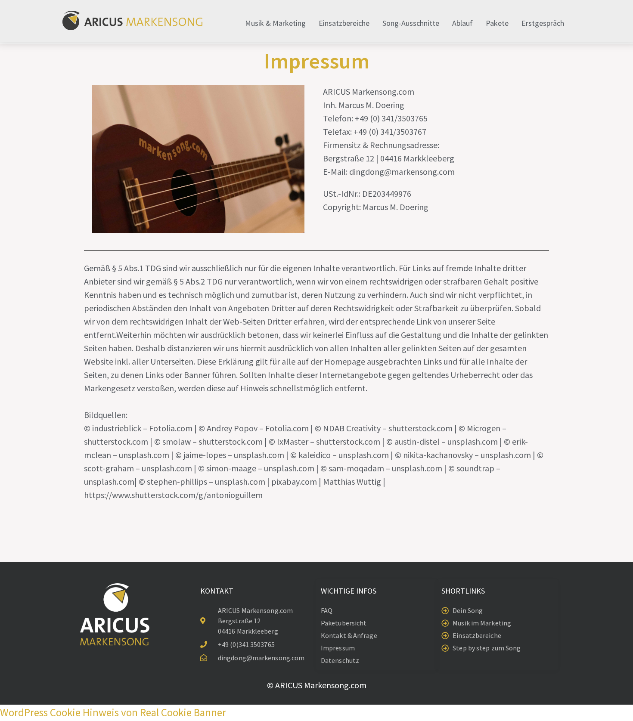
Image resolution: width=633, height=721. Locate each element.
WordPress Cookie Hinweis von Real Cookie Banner (113, 712)
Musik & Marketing (275, 23)
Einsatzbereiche (344, 23)
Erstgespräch (542, 23)
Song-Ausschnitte (410, 23)
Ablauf (462, 23)
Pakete (497, 23)
